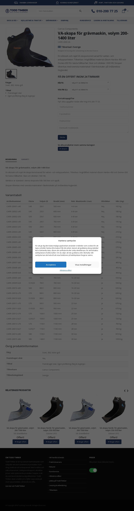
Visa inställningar (83, 264)
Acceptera (51, 264)
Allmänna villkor (66, 270)
